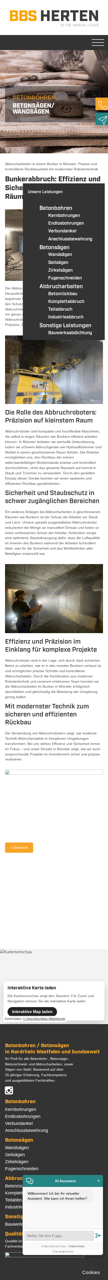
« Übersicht (19, 847)
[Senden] (98, 1236)
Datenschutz (77, 1246)
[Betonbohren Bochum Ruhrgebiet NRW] (54, 27)
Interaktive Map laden (32, 1012)
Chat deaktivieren (63, 1251)
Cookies (91, 1272)
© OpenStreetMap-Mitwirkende (44, 1019)
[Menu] (97, 42)
